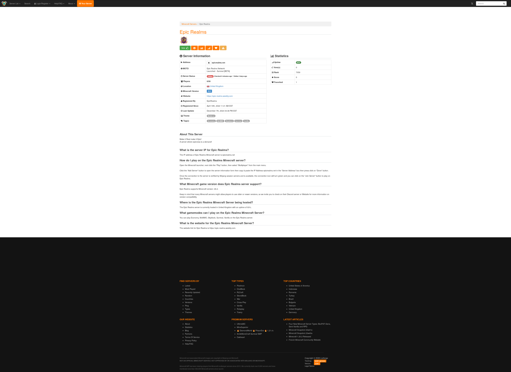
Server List (14, 3)
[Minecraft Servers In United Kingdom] (208, 86)
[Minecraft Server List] (3, 3)
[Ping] (208, 48)
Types (187, 309)
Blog (187, 330)
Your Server (86, 3)
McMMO (220, 121)
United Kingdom (216, 86)
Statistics (188, 327)
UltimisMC (241, 323)
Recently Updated (192, 292)
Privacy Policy (191, 340)
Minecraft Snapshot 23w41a (300, 329)
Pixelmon (241, 285)
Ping (187, 305)
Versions (188, 302)
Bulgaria (292, 302)
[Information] (194, 48)
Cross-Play (241, 302)
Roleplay (240, 309)
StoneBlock (241, 295)
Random (188, 295)
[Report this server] (223, 48)
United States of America (299, 285)
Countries (189, 299)
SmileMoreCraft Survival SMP (249, 333)
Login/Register (42, 3)
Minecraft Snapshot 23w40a (300, 333)
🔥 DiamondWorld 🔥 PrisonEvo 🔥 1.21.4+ (255, 330)
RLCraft (240, 292)
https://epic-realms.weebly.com (220, 96)
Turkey (291, 295)
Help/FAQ (58, 3)
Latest (187, 285)
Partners (188, 333)
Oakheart (241, 337)
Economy (211, 121)
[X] (472, 3)
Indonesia (293, 289)
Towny (239, 312)
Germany (293, 312)
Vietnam (292, 305)
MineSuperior (242, 327)
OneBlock (241, 289)
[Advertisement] (255, 15)
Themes (188, 312)
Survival (238, 121)
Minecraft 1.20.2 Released (300, 336)
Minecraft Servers (189, 24)
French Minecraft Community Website (305, 339)
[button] (209, 63)
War (238, 299)
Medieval (211, 116)
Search (27, 3)
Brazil (291, 299)
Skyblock (229, 121)
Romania (292, 292)
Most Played (190, 289)
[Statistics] (201, 48)
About (71, 3)
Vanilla (246, 121)
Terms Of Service (192, 337)
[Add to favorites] (216, 48)
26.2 (209, 91)
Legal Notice (309, 366)
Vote (183, 48)
